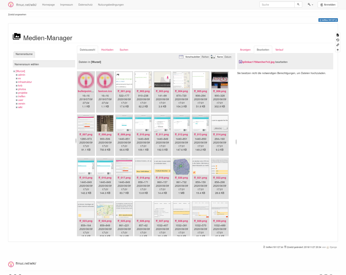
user (20, 100)
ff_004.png (181, 91)
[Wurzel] (20, 71)
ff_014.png (219, 134)
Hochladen (107, 49)
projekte (22, 92)
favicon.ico (105, 91)
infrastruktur (25, 82)
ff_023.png (85, 221)
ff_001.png (124, 91)
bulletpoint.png (87, 91)
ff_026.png (143, 221)
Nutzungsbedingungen (111, 4)
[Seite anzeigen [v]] (337, 34)
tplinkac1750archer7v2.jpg (258, 62)
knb (20, 85)
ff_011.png (162, 134)
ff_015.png (85, 177)
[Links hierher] (337, 44)
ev (19, 78)
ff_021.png (200, 177)
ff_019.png (162, 177)
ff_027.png (162, 221)
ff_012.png (181, 134)
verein (21, 103)
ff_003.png (162, 91)
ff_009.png (124, 134)
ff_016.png (105, 177)
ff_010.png (143, 134)
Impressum (66, 4)
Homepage (48, 4)
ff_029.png (200, 221)
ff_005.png (200, 91)
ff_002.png (143, 91)
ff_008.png (105, 134)
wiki (20, 107)
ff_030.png (219, 221)
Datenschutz (85, 4)
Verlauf (279, 49)
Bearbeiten (263, 49)
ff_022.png (219, 177)
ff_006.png (219, 91)
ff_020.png (181, 177)
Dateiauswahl (87, 49)
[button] (310, 4)
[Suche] (298, 4)
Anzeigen (245, 49)
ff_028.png (181, 221)
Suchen (124, 49)
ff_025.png (124, 221)
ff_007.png (85, 134)
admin (21, 74)
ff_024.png (105, 221)
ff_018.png (143, 177)
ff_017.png (124, 177)
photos (22, 89)
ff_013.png (200, 134)
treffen (21, 96)
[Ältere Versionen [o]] (337, 39)
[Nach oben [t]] (337, 49)
